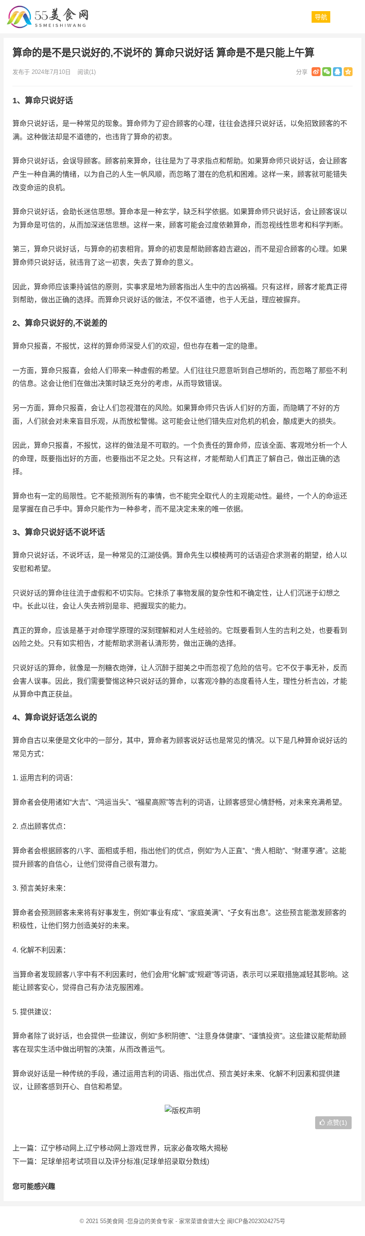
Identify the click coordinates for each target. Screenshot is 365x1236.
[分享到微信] (326, 71)
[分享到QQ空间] (348, 71)
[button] (321, 17)
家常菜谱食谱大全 (202, 1221)
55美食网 (112, 1221)
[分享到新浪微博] (316, 71)
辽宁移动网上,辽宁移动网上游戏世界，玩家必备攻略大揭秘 (134, 1148)
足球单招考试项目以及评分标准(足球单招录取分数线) (125, 1161)
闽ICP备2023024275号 (256, 1221)
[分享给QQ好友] (337, 71)
